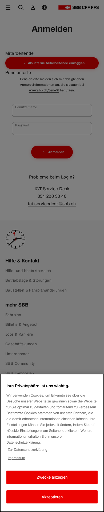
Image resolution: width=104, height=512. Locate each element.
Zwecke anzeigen (52, 477)
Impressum (16, 458)
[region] (52, 443)
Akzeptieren (52, 497)
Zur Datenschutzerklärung (27, 450)
